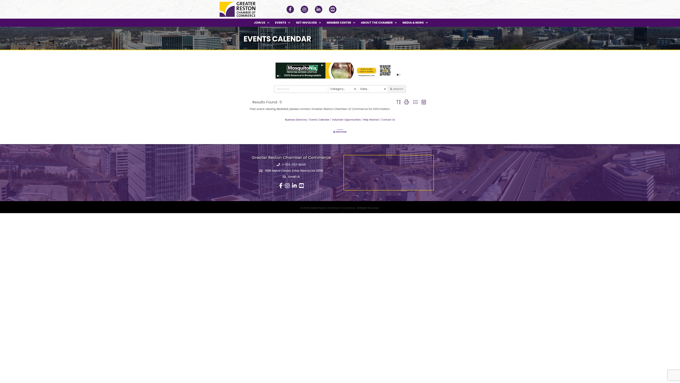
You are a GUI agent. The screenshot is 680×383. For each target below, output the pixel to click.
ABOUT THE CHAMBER (377, 23)
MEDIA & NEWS (413, 23)
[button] (398, 102)
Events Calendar (319, 119)
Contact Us (388, 119)
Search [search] (398, 89)
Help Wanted (371, 119)
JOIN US (259, 23)
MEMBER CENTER (339, 23)
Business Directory (296, 119)
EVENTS (280, 23)
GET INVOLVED (306, 23)
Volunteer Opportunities (346, 119)
